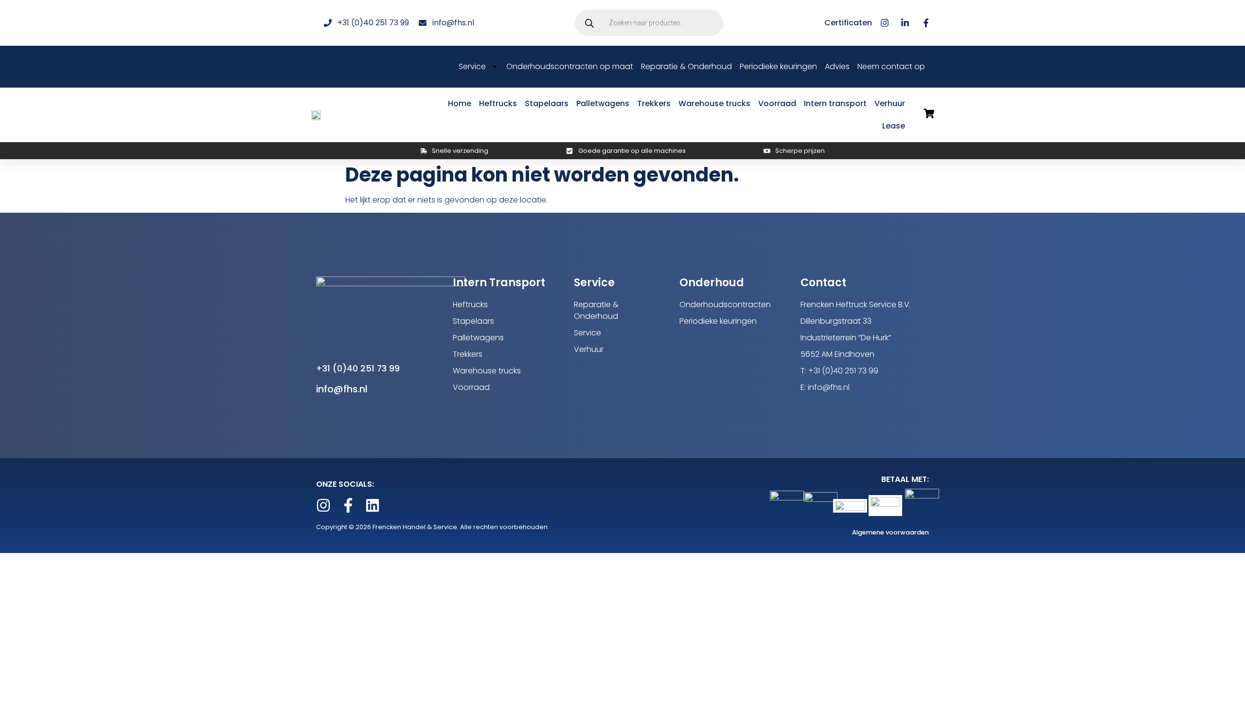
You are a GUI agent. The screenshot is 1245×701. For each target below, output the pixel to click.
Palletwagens (602, 103)
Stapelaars (547, 103)
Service (472, 66)
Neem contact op (891, 66)
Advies (837, 66)
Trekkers (654, 103)
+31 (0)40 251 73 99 (358, 368)
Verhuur (889, 103)
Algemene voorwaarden (890, 532)
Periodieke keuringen (778, 66)
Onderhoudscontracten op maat (569, 66)
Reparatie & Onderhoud (686, 66)
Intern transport (835, 103)
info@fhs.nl (342, 389)
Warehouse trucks (714, 103)
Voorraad (777, 103)
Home (459, 103)
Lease (893, 125)
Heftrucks (498, 103)
